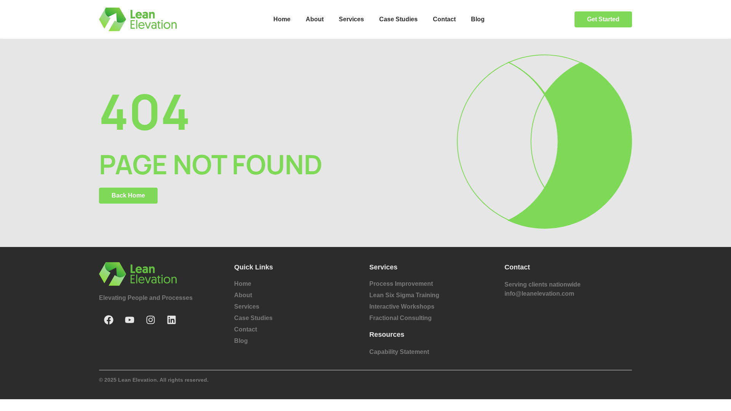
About (315, 19)
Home (281, 19)
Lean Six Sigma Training (404, 295)
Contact (444, 19)
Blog (478, 19)
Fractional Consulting (400, 318)
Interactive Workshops (401, 306)
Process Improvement (401, 283)
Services (351, 19)
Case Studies (398, 19)
